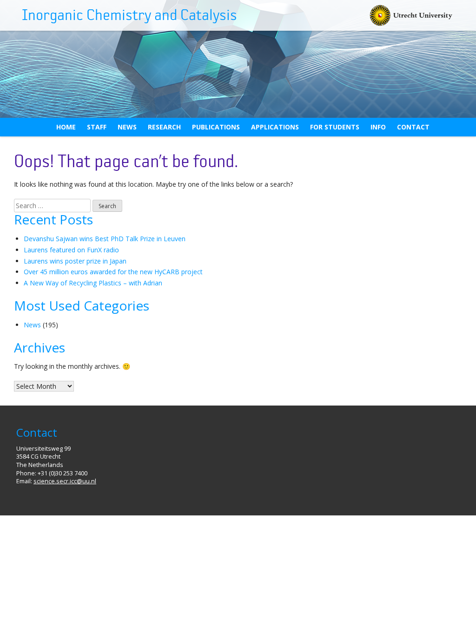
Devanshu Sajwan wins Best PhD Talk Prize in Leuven (104, 238)
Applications (275, 126)
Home (66, 126)
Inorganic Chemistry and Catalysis (129, 15)
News (127, 126)
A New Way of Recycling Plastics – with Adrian (93, 282)
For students (334, 126)
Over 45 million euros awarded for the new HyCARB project (113, 271)
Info (378, 126)
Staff (96, 126)
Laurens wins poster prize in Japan (75, 261)
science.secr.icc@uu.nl (64, 481)
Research (164, 126)
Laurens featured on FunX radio (71, 249)
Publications (216, 126)
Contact (413, 126)
